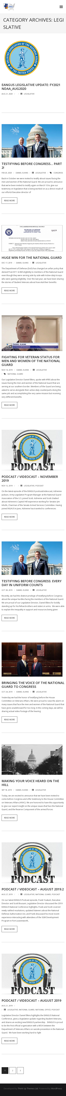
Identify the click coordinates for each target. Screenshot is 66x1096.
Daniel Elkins (22, 173)
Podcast (39, 485)
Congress (58, 173)
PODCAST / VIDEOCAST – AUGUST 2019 (31, 1000)
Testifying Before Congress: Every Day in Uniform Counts (32, 583)
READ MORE (9, 200)
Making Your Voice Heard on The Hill (30, 783)
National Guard (15, 374)
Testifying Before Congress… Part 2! (32, 166)
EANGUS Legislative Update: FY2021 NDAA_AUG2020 (31, 87)
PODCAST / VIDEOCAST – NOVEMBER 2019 (30, 478)
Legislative (29, 94)
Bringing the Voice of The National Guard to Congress (33, 685)
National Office (43, 1009)
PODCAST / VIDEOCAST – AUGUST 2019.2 (33, 889)
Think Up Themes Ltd (28, 1088)
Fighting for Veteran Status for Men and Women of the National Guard (31, 361)
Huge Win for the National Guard (32, 257)
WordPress (56, 1088)
